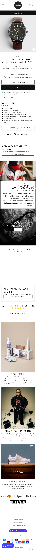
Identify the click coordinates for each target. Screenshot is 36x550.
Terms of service (18, 519)
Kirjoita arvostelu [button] (18, 154)
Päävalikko (17, 507)
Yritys (17, 511)
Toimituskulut (19, 68)
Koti (17, 56)
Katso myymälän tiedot (10, 98)
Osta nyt (18, 87)
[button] (32, 549)
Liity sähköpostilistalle (17, 515)
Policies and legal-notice (18, 525)
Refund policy (18, 522)
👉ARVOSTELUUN (18, 313)
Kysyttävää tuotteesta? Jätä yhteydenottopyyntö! (18, 128)
